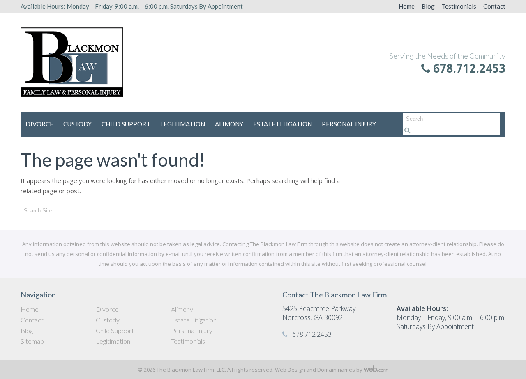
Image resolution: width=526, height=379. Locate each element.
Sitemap (32, 341)
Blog (428, 6)
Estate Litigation (282, 124)
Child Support (126, 124)
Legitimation (182, 124)
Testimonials (459, 6)
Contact (494, 6)
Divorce (39, 124)
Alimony (229, 124)
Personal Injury (349, 124)
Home (407, 6)
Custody (77, 124)
